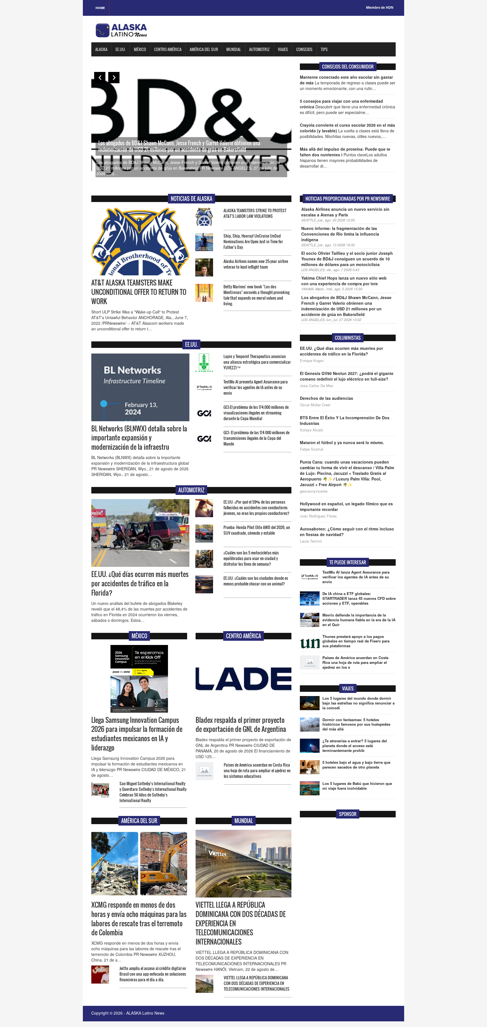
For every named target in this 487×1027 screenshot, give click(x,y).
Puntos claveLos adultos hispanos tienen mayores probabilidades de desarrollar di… (345, 157)
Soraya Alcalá (311, 430)
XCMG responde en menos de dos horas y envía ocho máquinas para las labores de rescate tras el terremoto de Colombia (139, 919)
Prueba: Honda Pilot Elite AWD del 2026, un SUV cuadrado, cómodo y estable (256, 530)
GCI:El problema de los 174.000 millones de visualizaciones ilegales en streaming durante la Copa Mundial (256, 412)
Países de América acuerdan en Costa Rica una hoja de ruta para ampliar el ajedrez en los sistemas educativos (257, 770)
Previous (99, 77)
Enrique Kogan (312, 360)
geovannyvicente (313, 491)
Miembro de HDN (379, 8)
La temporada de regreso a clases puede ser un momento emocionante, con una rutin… (347, 82)
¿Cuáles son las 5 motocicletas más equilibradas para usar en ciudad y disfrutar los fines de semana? (251, 558)
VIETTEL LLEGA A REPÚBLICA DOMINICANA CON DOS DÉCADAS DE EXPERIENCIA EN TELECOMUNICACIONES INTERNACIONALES (256, 983)
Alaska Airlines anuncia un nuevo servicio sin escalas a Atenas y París (345, 212)
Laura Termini (311, 541)
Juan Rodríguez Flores (318, 516)
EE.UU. (121, 49)
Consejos (304, 49)
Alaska (101, 49)
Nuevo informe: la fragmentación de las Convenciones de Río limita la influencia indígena (340, 233)
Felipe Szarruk (312, 449)
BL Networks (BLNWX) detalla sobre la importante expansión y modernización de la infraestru (139, 438)
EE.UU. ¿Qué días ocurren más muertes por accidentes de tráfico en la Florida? (140, 583)
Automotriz (259, 49)
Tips (324, 49)
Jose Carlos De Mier (316, 385)
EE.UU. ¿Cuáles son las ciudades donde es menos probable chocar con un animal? (255, 581)
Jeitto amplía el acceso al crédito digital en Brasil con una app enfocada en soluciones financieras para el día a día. (152, 973)
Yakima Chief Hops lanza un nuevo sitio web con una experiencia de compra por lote (344, 280)
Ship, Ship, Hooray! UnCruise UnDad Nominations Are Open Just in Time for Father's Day (253, 241)
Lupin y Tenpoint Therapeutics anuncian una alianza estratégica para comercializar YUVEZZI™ (257, 361)
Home (100, 8)
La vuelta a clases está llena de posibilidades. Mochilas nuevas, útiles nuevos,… (347, 130)
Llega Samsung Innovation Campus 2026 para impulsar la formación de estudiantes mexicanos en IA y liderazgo (136, 734)
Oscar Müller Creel (315, 404)
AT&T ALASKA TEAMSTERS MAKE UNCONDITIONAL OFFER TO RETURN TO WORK (138, 292)
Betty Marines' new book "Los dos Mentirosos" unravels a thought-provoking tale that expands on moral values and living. (256, 295)
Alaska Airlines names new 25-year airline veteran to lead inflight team (255, 264)
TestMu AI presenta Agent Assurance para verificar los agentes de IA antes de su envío (255, 387)
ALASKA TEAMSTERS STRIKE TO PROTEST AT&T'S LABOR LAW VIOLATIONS (254, 213)
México (140, 49)
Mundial (233, 49)
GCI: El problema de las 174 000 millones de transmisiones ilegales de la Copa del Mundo (256, 438)
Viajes (283, 49)
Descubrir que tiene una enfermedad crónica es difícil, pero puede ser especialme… (347, 106)
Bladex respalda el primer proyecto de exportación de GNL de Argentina (241, 724)
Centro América (167, 49)
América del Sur (204, 49)
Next (113, 77)
